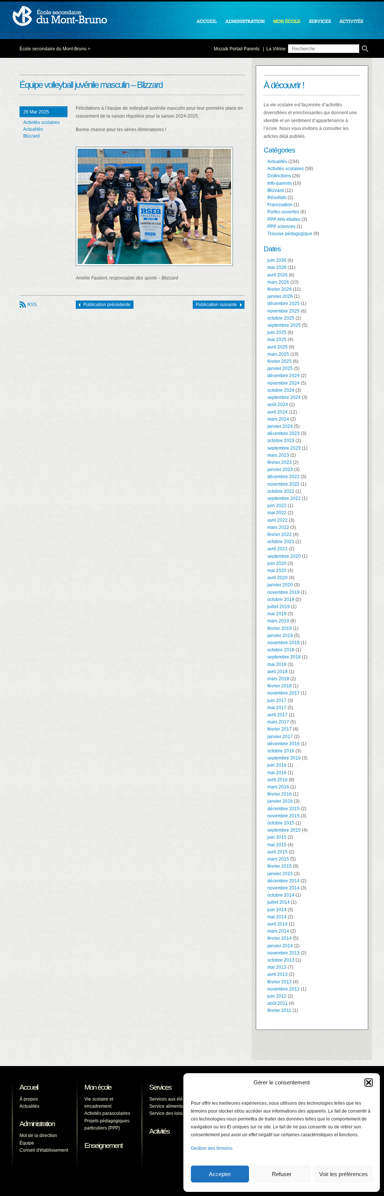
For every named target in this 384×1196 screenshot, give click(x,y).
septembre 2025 (284, 325)
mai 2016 (276, 772)
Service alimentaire (169, 1106)
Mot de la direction (38, 1135)
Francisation (279, 204)
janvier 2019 (280, 635)
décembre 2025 (283, 303)
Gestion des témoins (211, 1148)
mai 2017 (276, 707)
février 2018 (279, 686)
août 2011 (277, 1003)
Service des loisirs (167, 1113)
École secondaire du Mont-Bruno (53, 48)
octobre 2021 (280, 541)
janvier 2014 (280, 945)
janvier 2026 (280, 296)
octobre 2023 (280, 440)
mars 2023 (278, 455)
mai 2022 (276, 512)
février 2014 (279, 938)
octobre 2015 (280, 823)
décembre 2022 (283, 476)
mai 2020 (276, 570)
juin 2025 (276, 332)
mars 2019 (278, 621)
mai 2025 (276, 339)
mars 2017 (278, 722)
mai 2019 (276, 613)
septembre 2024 (284, 397)
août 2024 (277, 404)
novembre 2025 (283, 311)
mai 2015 (276, 844)
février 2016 (279, 794)
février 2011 (279, 1010)
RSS (32, 304)
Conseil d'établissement (44, 1150)
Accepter (220, 1174)
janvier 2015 (280, 873)
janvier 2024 (280, 426)
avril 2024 (277, 412)
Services (160, 1087)
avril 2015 (277, 852)
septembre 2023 (284, 448)
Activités (159, 1131)
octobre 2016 (280, 751)
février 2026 (279, 289)
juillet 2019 (278, 606)
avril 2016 (277, 779)
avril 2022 (277, 520)
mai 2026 (276, 267)
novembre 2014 (283, 888)
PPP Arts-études (283, 219)
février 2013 (279, 982)
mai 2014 (276, 917)
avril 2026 (277, 275)
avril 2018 (277, 671)
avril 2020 (277, 577)
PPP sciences (281, 226)
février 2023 (279, 462)
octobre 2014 (280, 895)
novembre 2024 (283, 383)
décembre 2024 (283, 375)
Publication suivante (216, 304)
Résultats (276, 197)
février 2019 (279, 628)
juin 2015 (276, 837)
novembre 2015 (283, 815)
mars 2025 (278, 354)
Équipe (27, 1143)
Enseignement (103, 1145)
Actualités (33, 129)
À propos (29, 1099)
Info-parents (279, 183)
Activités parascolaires (107, 1113)
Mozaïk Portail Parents (237, 48)
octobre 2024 (280, 390)
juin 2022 (276, 505)
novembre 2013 (283, 953)
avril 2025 (277, 347)
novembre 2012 (283, 989)
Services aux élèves (169, 1099)
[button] (368, 1082)
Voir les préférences (343, 1174)
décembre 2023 (283, 433)
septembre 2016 (284, 758)
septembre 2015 (284, 830)
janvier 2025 (280, 368)
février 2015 (279, 866)
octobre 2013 (280, 960)
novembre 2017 (283, 693)
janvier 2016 (280, 801)
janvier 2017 (280, 736)
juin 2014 (276, 909)
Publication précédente (106, 304)
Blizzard (31, 136)
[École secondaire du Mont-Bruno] (205, 48)
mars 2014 (278, 931)
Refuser (281, 1174)
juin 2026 (276, 260)
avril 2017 (277, 714)
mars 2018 (278, 678)
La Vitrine (276, 48)
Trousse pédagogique (289, 233)
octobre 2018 (280, 649)
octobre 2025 (280, 318)
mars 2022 (278, 527)
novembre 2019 (283, 592)
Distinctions (279, 175)
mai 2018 (276, 664)
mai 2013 (276, 967)
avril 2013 (277, 974)
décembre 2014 (283, 880)
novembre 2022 (283, 484)
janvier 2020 (280, 584)
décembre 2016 (283, 743)
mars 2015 (278, 859)
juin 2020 (276, 563)
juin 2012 (276, 996)
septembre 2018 (284, 657)
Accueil (29, 1087)
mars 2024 (278, 419)
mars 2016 (278, 787)
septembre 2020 (284, 556)
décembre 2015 (283, 808)
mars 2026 (278, 282)
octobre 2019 (280, 599)
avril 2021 (277, 548)
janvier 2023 (280, 469)
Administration (37, 1124)
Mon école (97, 1087)
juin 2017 (276, 700)
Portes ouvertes (283, 211)
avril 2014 (277, 924)
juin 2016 (276, 765)
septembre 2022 (284, 498)
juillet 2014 (278, 902)
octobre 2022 (280, 491)
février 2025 (279, 361)
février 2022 (279, 534)
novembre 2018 (283, 642)
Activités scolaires (41, 122)
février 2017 (279, 729)
